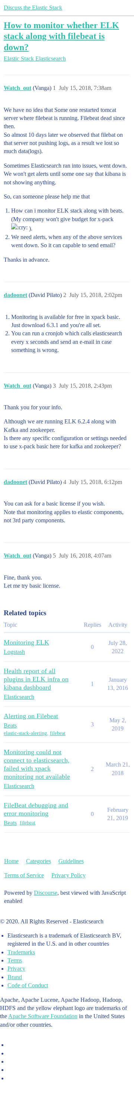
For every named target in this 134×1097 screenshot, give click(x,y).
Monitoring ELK (26, 642)
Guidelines (71, 861)
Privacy (16, 968)
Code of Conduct (27, 985)
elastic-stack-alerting (25, 733)
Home (11, 861)
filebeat (58, 733)
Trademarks (21, 952)
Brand (14, 977)
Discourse (45, 893)
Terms (14, 960)
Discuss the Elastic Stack (33, 7)
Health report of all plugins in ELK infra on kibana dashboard (36, 679)
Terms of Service (24, 875)
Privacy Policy (68, 875)
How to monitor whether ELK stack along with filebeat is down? (61, 36)
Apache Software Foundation (42, 1016)
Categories (38, 861)
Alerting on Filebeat (31, 716)
